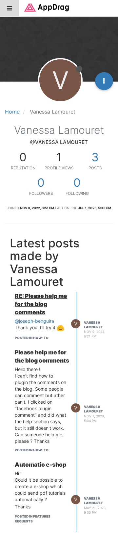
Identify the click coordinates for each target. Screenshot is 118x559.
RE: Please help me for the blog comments (41, 304)
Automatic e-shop (40, 464)
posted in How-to (32, 338)
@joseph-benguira (34, 321)
